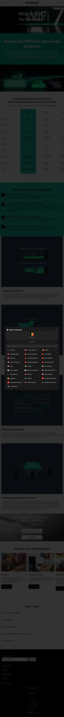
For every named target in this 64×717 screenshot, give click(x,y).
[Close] (56, 330)
